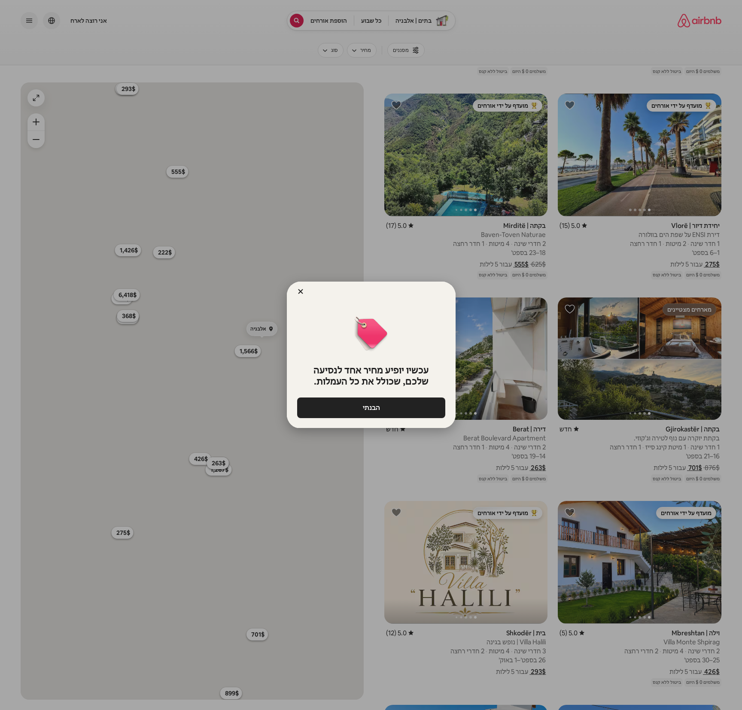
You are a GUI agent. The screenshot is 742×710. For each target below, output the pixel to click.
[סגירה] (300, 291)
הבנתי (371, 407)
